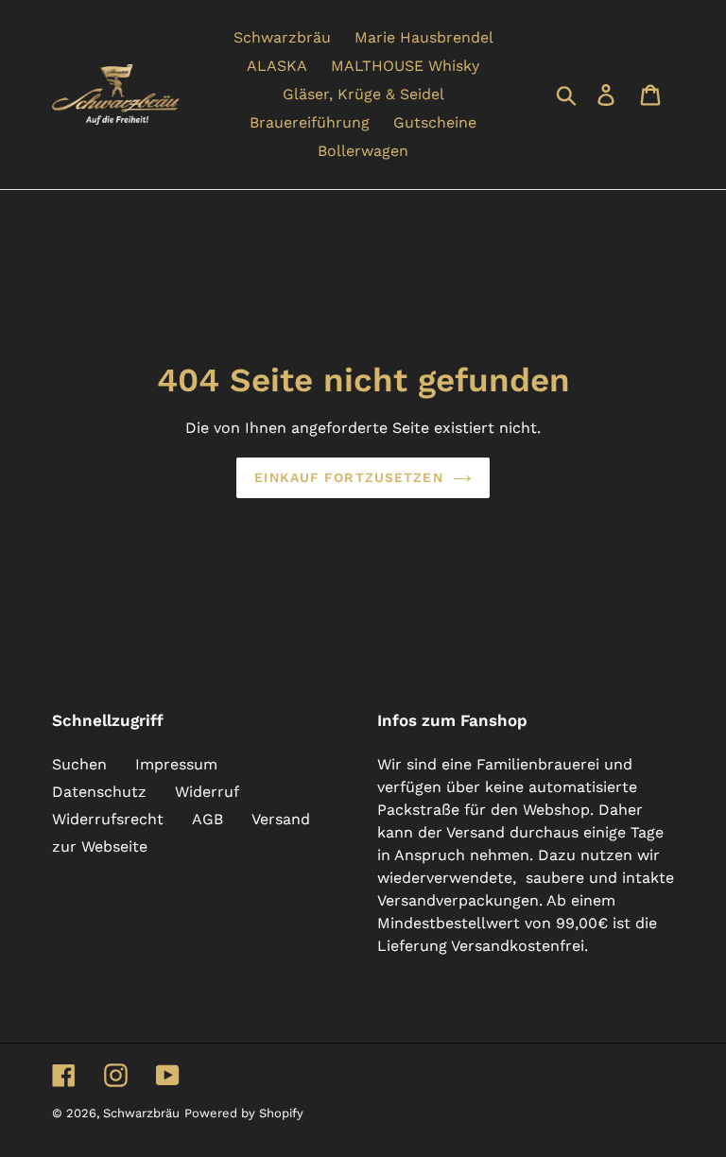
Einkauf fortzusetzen (348, 477)
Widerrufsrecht (108, 819)
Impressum (176, 764)
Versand (280, 819)
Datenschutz (99, 792)
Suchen (79, 764)
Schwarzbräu (141, 1113)
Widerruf (207, 792)
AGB (207, 819)
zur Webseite (99, 846)
